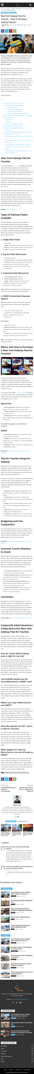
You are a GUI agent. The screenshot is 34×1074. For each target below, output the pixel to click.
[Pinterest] (10, 31)
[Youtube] (20, 1002)
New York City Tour (11, 209)
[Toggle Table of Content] (2, 100)
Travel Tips (13, 12)
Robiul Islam (5, 25)
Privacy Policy (26, 1069)
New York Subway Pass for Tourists (14, 103)
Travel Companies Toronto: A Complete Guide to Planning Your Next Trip (5, 834)
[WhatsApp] (14, 31)
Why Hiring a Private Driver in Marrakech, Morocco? (26, 789)
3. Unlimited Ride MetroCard (14, 111)
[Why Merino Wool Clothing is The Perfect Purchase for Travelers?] (5, 966)
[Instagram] (16, 816)
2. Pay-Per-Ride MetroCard (13, 109)
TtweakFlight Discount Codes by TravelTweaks (8, 789)
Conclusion (7, 130)
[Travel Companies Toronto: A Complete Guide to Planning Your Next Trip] (6, 827)
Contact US (18, 1069)
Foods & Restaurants (6, 1056)
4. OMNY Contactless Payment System (17, 113)
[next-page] (18, 838)
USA (2, 1059)
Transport (7, 8)
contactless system (21, 392)
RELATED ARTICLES (11, 821)
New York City (15, 165)
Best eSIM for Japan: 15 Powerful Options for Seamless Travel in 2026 (16, 834)
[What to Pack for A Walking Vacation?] (5, 919)
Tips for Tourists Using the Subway (13, 124)
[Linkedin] (18, 816)
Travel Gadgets (15, 830)
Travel (2, 1048)
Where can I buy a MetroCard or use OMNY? (18, 144)
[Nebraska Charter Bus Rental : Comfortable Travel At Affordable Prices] (28, 827)
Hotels (12, 929)
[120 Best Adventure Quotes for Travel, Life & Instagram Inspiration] (5, 974)
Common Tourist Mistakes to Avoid (13, 128)
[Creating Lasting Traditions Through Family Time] (5, 903)
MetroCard (9, 119)
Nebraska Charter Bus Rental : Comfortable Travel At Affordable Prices (28, 834)
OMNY (8, 121)
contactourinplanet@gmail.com (20, 999)
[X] (6, 31)
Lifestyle (13, 904)
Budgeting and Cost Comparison (13, 126)
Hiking (12, 919)
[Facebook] (2, 31)
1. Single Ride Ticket (11, 107)
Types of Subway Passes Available (13, 105)
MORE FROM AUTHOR (22, 821)
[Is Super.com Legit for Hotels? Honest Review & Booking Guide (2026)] (5, 928)
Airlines (3, 1061)
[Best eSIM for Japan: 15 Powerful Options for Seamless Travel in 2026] (17, 827)
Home (2, 8)
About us (11, 1069)
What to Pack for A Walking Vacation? (20, 917)
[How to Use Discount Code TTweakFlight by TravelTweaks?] (5, 958)
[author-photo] (17, 799)
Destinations (4, 1046)
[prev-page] (16, 838)
